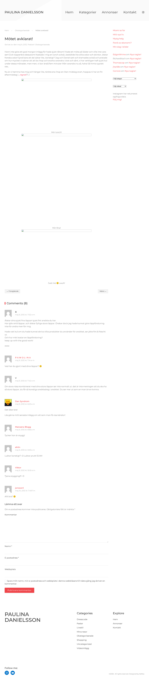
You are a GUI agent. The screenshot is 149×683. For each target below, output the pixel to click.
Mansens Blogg (23, 427)
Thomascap (119, 63)
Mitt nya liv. (118, 34)
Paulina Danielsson (24, 12)
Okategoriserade (42, 44)
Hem (69, 12)
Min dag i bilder (121, 47)
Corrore (116, 71)
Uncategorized (84, 644)
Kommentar (11, 515)
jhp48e (116, 67)
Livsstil (80, 627)
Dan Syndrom (22, 401)
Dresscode (82, 619)
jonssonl (19, 488)
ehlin (17, 447)
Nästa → (103, 291)
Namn (8, 546)
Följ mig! (117, 99)
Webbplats (10, 569)
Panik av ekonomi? (122, 43)
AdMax (141, 674)
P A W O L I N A (23, 357)
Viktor (18, 467)
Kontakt (129, 12)
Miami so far (119, 30)
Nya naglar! (135, 54)
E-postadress (12, 558)
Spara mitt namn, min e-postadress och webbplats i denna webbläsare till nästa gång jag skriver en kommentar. (55, 582)
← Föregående (12, 291)
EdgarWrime (119, 54)
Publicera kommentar (19, 590)
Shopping (82, 640)
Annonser (110, 12)
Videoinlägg (83, 648)
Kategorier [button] (87, 12)
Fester (80, 623)
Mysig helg (118, 38)
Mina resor (82, 632)
